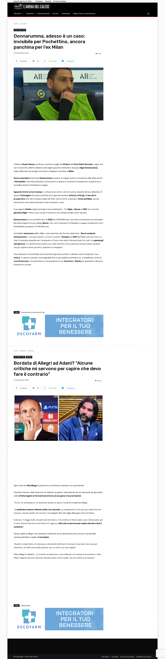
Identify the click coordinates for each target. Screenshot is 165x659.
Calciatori (23, 24)
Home (16, 24)
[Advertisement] (58, 142)
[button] (148, 14)
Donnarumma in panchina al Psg (32, 312)
